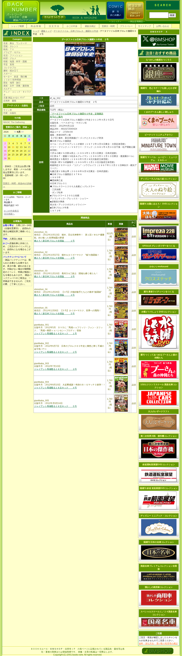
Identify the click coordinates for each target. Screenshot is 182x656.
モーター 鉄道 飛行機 (15, 76)
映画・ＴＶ (8, 49)
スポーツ (7, 73)
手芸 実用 (8, 64)
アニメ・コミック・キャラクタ (17, 93)
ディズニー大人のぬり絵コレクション (159, 179)
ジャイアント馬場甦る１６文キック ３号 (55, 369)
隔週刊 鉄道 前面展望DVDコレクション (159, 488)
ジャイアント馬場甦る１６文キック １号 (55, 333)
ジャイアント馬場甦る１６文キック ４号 (55, 387)
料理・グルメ (9, 58)
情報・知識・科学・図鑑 (15, 61)
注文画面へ (9, 214)
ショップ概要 (17, 26)
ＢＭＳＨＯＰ (56, 649)
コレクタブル (9, 67)
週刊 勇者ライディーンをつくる (159, 291)
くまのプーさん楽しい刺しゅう (159, 112)
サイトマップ (144, 26)
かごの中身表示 (11, 211)
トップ (36, 31)
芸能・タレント (10, 46)
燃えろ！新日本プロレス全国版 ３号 (54, 276)
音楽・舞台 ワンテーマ (15, 43)
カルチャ (7, 89)
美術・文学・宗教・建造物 (16, 85)
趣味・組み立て (10, 70)
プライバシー (126, 26)
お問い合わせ (162, 26)
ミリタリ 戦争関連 (12, 79)
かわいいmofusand (158, 266)
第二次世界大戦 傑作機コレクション (159, 436)
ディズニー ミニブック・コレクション (158, 515)
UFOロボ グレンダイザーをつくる (158, 246)
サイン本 (7, 110)
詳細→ (26, 127)
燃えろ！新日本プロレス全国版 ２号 (54, 258)
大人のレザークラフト (158, 411)
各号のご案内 (56, 117)
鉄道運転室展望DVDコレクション (159, 464)
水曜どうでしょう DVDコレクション (158, 312)
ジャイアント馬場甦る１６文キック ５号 (55, 406)
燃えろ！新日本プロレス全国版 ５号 (54, 313)
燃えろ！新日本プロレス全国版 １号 (54, 241)
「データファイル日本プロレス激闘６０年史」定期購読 (76, 113)
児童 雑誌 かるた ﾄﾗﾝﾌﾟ (14, 97)
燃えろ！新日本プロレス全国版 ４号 (54, 295)
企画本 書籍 (9, 100)
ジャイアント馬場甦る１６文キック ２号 (55, 352)
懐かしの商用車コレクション (159, 587)
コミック (115, 21)
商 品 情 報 (36, 26)
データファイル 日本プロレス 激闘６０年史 (75, 31)
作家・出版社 (9, 113)
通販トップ (46, 31)
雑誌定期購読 (136, 21)
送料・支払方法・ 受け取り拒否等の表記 (158, 643)
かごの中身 (72, 26)
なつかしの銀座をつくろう (159, 59)
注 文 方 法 (54, 26)
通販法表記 (90, 26)
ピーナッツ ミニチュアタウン (159, 135)
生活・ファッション (13, 55)
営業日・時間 (108, 26)
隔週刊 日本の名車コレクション (159, 542)
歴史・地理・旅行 (11, 82)
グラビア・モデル (11, 52)
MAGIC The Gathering (14, 122)
